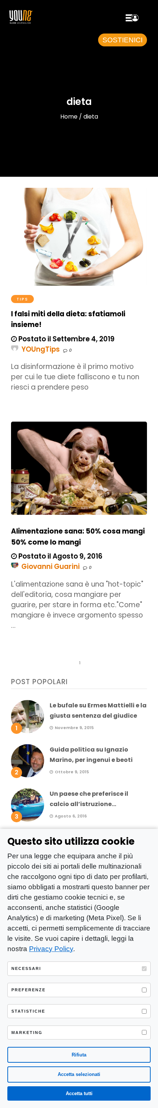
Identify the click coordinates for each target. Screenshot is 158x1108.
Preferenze (28, 990)
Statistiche (28, 1011)
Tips (22, 299)
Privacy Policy (51, 949)
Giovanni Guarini (50, 566)
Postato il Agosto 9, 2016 (60, 556)
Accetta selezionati (79, 1074)
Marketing (27, 1032)
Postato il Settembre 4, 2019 (66, 339)
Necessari (26, 968)
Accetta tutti (79, 1093)
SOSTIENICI (123, 40)
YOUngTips (40, 349)
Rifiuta (79, 1055)
